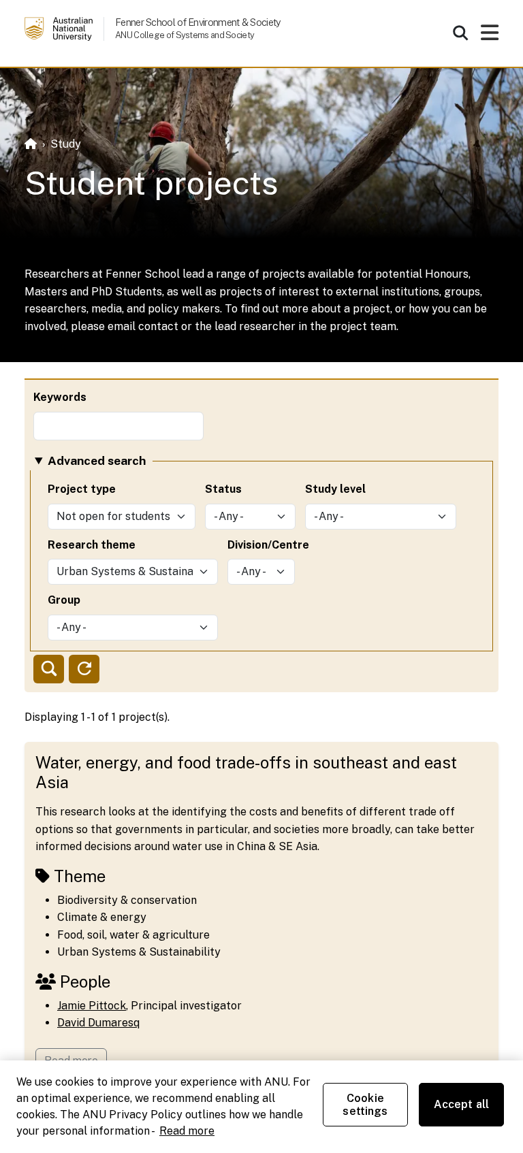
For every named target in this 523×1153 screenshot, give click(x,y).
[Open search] (460, 32)
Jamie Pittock (91, 1005)
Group (64, 600)
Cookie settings (365, 1105)
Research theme (92, 544)
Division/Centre (268, 544)
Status (223, 489)
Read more (187, 1130)
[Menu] (489, 36)
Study (65, 143)
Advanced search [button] (97, 460)
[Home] (31, 143)
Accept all (462, 1104)
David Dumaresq (98, 1022)
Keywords (59, 397)
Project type (82, 489)
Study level (335, 489)
